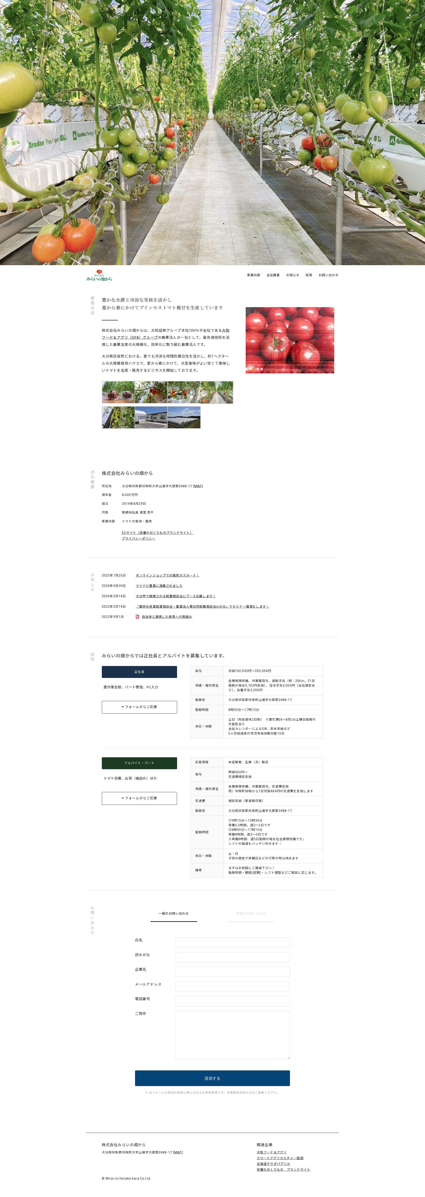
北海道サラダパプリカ (273, 1164)
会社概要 (273, 275)
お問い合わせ (329, 275)
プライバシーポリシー (138, 538)
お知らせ (292, 275)
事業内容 (253, 275)
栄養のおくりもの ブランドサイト (283, 1169)
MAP (198, 486)
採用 (309, 275)
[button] (250, 369)
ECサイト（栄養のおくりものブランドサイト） (157, 533)
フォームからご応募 (140, 707)
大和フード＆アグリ (272, 1152)
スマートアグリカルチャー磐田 (280, 1158)
